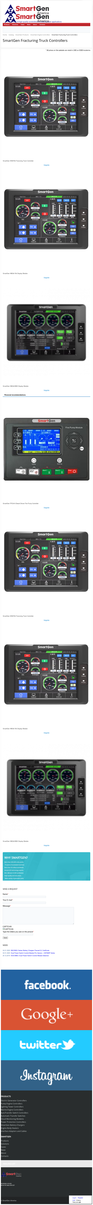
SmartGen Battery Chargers (13, 1125)
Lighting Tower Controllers (12, 1106)
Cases (22, 24)
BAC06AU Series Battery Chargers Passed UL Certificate (30, 950)
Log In (74, 1198)
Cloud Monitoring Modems (12, 1119)
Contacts (42, 24)
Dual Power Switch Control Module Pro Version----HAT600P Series (33, 953)
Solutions (15, 24)
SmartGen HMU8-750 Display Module (15, 273)
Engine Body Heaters (10, 1128)
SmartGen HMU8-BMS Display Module (15, 386)
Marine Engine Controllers (12, 1110)
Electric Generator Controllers (14, 1100)
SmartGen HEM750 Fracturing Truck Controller (18, 161)
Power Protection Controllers (13, 1122)
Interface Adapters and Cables (14, 1131)
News (28, 24)
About (35, 24)
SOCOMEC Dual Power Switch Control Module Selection (30, 955)
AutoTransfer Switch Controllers (14, 1113)
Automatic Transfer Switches (13, 1116)
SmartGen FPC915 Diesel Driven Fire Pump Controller (20, 503)
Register (80, 1198)
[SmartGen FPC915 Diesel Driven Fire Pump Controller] (46, 449)
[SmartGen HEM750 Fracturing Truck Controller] (46, 107)
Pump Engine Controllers (11, 1103)
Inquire (46, 165)
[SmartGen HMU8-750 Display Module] (46, 219)
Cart (73, 1200)
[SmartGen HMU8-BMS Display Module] (46, 332)
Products (7, 24)
